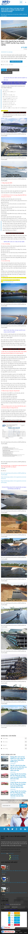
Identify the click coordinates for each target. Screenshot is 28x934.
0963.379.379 (3, 853)
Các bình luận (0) (6, 72)
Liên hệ (25, 932)
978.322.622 (11, 853)
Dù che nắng (5, 738)
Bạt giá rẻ (5, 745)
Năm (12, 922)
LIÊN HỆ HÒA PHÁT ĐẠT (15, 904)
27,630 (17, 924)
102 (17, 917)
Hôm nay (12, 915)
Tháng (12, 920)
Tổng (12, 924)
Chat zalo (7, 927)
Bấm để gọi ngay (9, 931)
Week (12, 917)
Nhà (2, 14)
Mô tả (3, 69)
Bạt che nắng (5, 748)
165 (17, 920)
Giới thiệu (16, 932)
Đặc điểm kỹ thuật (13, 69)
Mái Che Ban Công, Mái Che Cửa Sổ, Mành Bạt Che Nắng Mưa (14, 882)
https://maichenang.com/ (8, 281)
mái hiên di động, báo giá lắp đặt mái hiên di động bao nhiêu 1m (14, 892)
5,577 (17, 922)
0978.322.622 (14, 907)
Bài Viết (21, 932)
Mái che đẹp (5, 741)
